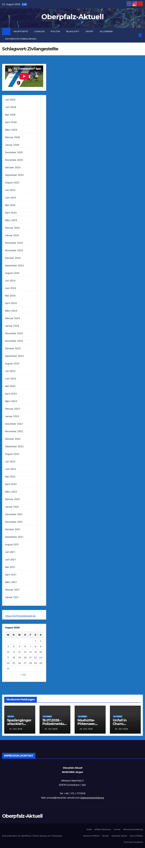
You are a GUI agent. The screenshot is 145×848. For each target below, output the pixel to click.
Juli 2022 (10, 461)
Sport (90, 31)
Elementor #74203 (91, 836)
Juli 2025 (10, 190)
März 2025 (11, 220)
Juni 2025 (10, 197)
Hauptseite (21, 31)
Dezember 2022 (14, 423)
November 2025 (14, 159)
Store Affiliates (136, 836)
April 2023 (11, 393)
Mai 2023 (10, 386)
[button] (136, 35)
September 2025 (14, 175)
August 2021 (12, 544)
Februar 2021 (12, 589)
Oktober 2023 (13, 348)
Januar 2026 (12, 144)
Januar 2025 (12, 235)
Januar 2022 (12, 506)
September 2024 (14, 265)
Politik (55, 31)
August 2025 (12, 182)
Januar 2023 (12, 416)
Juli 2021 (10, 552)
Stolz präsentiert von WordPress (16, 836)
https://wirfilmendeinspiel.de (20, 615)
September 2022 (14, 446)
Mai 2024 (10, 295)
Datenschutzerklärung (20, 39)
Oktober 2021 (12, 529)
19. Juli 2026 (15, 729)
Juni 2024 (10, 288)
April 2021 (10, 574)
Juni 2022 (10, 469)
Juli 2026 (10, 99)
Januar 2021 (12, 597)
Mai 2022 (10, 476)
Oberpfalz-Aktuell (72, 16)
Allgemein (106, 31)
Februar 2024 (12, 318)
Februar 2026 (12, 137)
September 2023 (14, 356)
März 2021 (11, 582)
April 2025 (11, 212)
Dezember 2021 (14, 514)
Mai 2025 (10, 205)
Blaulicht (72, 31)
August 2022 (12, 454)
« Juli (23, 674)
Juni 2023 (10, 378)
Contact (117, 829)
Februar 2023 (12, 408)
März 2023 (11, 401)
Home (89, 829)
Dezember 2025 (14, 152)
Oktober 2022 (13, 438)
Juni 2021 (10, 559)
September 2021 (14, 536)
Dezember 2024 (14, 242)
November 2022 (14, 431)
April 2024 (11, 303)
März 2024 (11, 310)
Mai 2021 (10, 567)
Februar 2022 (12, 499)
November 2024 (14, 250)
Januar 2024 (12, 325)
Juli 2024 (10, 280)
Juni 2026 (10, 107)
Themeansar (56, 836)
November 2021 (14, 521)
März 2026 (11, 129)
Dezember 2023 (14, 333)
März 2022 (11, 491)
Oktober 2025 (13, 167)
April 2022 (11, 484)
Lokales (39, 31)
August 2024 (12, 273)
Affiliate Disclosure (102, 829)
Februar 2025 (12, 227)
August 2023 (12, 363)
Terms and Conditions (133, 842)
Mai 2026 (10, 114)
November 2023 (14, 340)
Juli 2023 (10, 371)
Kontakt (105, 836)
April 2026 (11, 122)
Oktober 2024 (13, 257)
